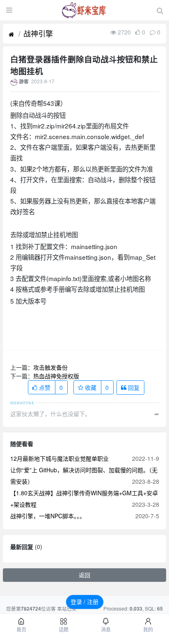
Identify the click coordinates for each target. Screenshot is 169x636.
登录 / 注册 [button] (84, 601)
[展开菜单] (9, 10)
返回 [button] (84, 575)
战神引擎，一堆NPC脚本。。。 (47, 516)
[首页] (11, 34)
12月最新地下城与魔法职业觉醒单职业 (59, 458)
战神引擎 (38, 33)
